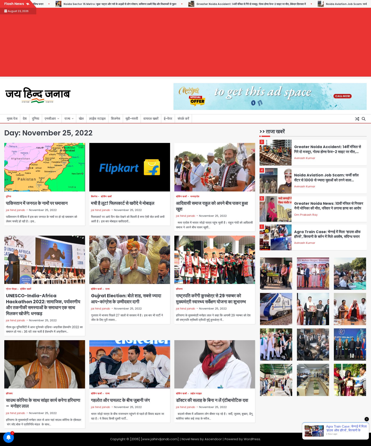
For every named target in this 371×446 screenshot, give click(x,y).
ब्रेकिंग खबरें (106, 196)
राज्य (67, 118)
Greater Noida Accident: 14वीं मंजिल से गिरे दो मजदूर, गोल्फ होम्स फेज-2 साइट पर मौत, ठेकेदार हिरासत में (236, 4)
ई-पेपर (168, 118)
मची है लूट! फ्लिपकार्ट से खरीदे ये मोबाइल (122, 203)
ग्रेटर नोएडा (11, 289)
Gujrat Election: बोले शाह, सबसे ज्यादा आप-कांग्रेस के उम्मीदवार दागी (126, 299)
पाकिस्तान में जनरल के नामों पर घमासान (37, 203)
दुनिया (35, 118)
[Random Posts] (357, 118)
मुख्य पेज (12, 118)
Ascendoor (213, 439)
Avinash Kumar (304, 158)
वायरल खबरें (150, 118)
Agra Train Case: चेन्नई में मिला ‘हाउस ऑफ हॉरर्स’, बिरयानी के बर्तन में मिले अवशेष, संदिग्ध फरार (327, 234)
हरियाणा (179, 289)
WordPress (252, 439)
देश (25, 118)
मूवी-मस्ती (132, 118)
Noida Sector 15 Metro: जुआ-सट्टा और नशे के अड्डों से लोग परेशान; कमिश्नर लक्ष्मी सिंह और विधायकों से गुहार (105, 4)
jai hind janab (15, 210)
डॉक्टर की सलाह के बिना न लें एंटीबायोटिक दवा (212, 400)
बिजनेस (115, 118)
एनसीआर (50, 118)
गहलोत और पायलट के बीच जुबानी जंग (120, 400)
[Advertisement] (185, 47)
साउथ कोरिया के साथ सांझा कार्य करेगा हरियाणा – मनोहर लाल (43, 403)
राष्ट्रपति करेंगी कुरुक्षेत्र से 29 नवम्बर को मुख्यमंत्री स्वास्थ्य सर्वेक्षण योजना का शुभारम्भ (211, 299)
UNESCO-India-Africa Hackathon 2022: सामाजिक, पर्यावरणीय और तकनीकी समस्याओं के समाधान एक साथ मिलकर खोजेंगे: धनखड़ (43, 304)
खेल (81, 118)
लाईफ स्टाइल (97, 118)
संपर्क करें (183, 118)
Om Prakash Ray (306, 215)
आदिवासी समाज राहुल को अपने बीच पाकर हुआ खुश (212, 206)
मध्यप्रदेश (194, 196)
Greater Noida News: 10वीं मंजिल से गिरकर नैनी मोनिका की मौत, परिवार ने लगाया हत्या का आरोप (328, 206)
